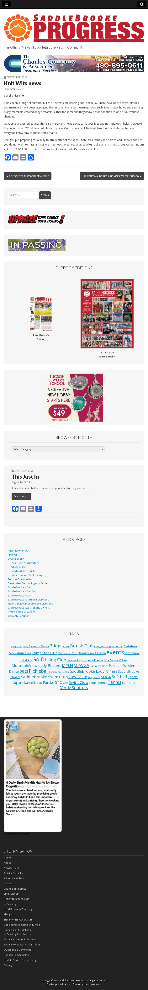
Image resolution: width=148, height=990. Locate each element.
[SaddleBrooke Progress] (74, 26)
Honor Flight (76, 660)
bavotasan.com (92, 984)
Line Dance (111, 660)
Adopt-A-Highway (19, 646)
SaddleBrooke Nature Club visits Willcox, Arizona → (112, 176)
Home (7, 857)
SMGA (106, 676)
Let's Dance (94, 660)
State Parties (43, 682)
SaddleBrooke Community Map (22, 924)
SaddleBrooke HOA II (20, 595)
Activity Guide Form (15, 873)
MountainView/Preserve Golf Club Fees (30, 603)
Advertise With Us (18, 550)
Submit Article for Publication (20, 939)
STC (58, 682)
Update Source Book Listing (26, 575)
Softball (119, 676)
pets (23, 671)
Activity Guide (18, 567)
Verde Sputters (74, 687)
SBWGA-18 (77, 676)
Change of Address (15, 888)
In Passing (10, 904)
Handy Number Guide (23, 571)
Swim (65, 682)
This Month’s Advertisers (18, 919)
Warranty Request (18, 616)
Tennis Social (128, 683)
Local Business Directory (25, 563)
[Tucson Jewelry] (74, 398)
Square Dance (23, 683)
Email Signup (11, 893)
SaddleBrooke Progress (73, 980)
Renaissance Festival (59, 672)
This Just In (25, 476)
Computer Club (45, 652)
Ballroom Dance (39, 646)
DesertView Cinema (92, 653)
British (66, 646)
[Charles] (74, 63)
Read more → (21, 496)
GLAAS (26, 660)
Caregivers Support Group (108, 646)
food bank (132, 653)
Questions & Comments (17, 949)
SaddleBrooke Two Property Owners (29, 607)
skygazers (94, 677)
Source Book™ (16, 558)
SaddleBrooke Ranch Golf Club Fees (28, 599)
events (115, 652)
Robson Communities (20, 579)
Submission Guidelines (17, 930)
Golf (37, 659)
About (7, 862)
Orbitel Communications (21, 612)
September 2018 (17, 77)
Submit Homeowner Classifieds (22, 944)
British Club (82, 645)
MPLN (67, 665)
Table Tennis (98, 683)
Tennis (114, 682)
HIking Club (54, 659)
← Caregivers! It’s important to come (27, 176)
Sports (133, 677)
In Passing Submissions (17, 934)
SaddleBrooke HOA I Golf (22, 591)
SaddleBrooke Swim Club (44, 676)
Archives (13, 554)
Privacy (8, 965)
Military (123, 660)
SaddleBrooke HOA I (19, 587)
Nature (94, 666)
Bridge (56, 646)
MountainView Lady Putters (36, 665)
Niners (103, 665)
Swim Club (78, 682)
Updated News (24, 470)
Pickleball (39, 671)
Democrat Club (67, 653)
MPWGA (81, 665)
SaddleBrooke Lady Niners (94, 671)
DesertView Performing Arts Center (28, 583)
